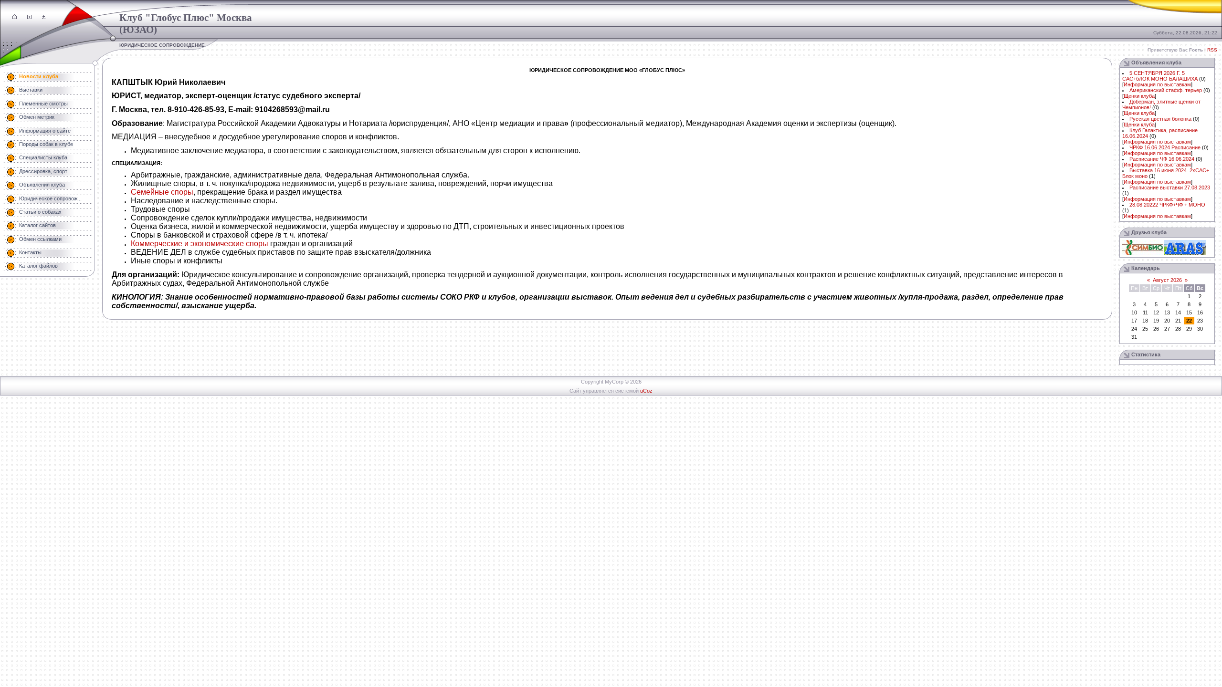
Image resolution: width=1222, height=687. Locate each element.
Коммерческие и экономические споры (199, 243)
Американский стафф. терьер (1165, 90)
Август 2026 (1167, 280)
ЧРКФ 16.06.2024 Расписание (1165, 147)
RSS (1212, 49)
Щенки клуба (1139, 96)
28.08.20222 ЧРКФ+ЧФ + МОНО (1167, 205)
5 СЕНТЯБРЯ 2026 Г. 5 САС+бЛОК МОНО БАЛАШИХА (1160, 76)
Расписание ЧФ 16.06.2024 (1161, 159)
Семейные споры (162, 192)
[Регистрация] (29, 17)
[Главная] (14, 17)
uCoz (646, 391)
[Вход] (44, 17)
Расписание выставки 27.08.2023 (1169, 187)
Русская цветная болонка (1160, 119)
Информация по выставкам (1157, 84)
